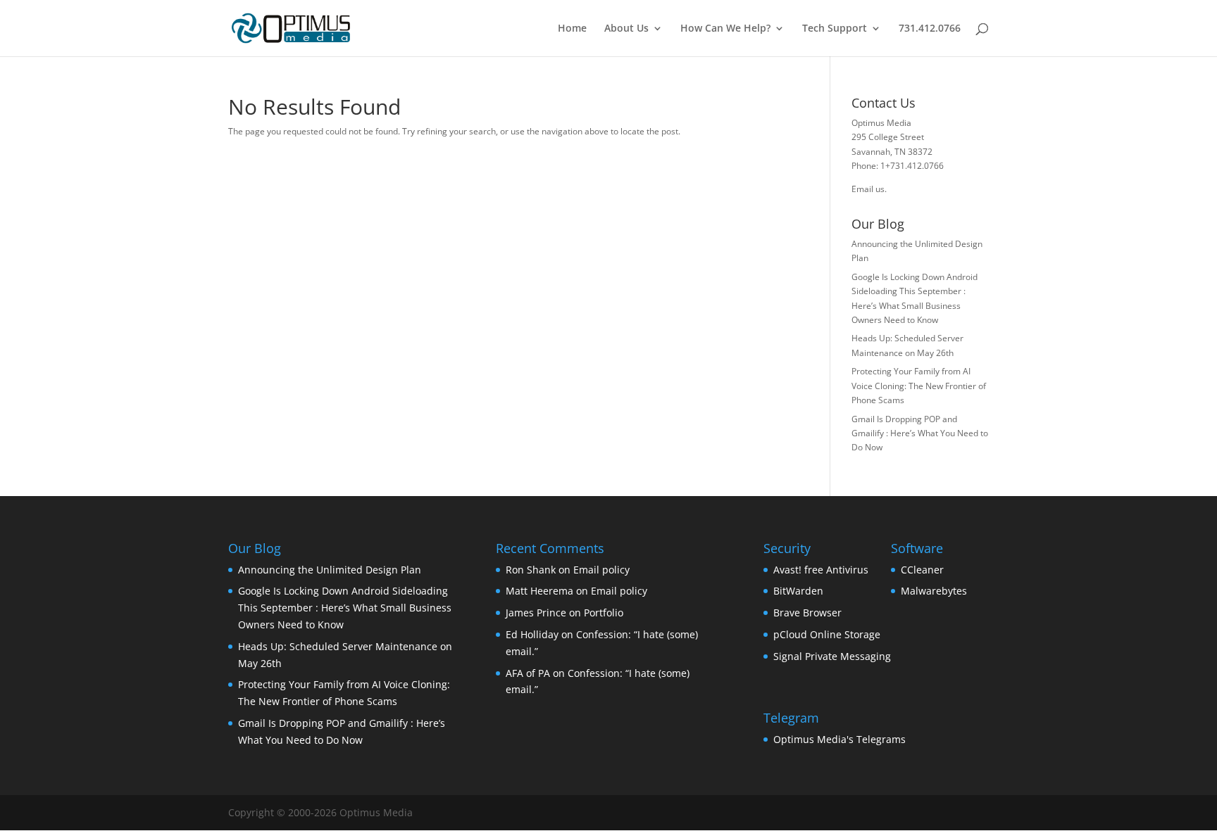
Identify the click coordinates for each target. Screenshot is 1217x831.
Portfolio (603, 612)
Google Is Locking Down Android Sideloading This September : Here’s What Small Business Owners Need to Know (344, 607)
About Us (626, 28)
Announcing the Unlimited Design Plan (329, 569)
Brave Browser (807, 612)
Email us (868, 189)
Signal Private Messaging (832, 656)
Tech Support (834, 28)
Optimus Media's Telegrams (839, 739)
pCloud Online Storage (826, 634)
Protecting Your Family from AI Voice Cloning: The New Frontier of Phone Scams (918, 385)
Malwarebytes (934, 590)
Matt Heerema (539, 590)
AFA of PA (528, 673)
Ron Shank (531, 569)
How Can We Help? (725, 28)
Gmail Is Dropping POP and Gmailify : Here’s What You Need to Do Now (919, 433)
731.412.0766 (930, 28)
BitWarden (798, 590)
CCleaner (922, 569)
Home (572, 28)
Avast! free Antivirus (820, 569)
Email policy (601, 569)
